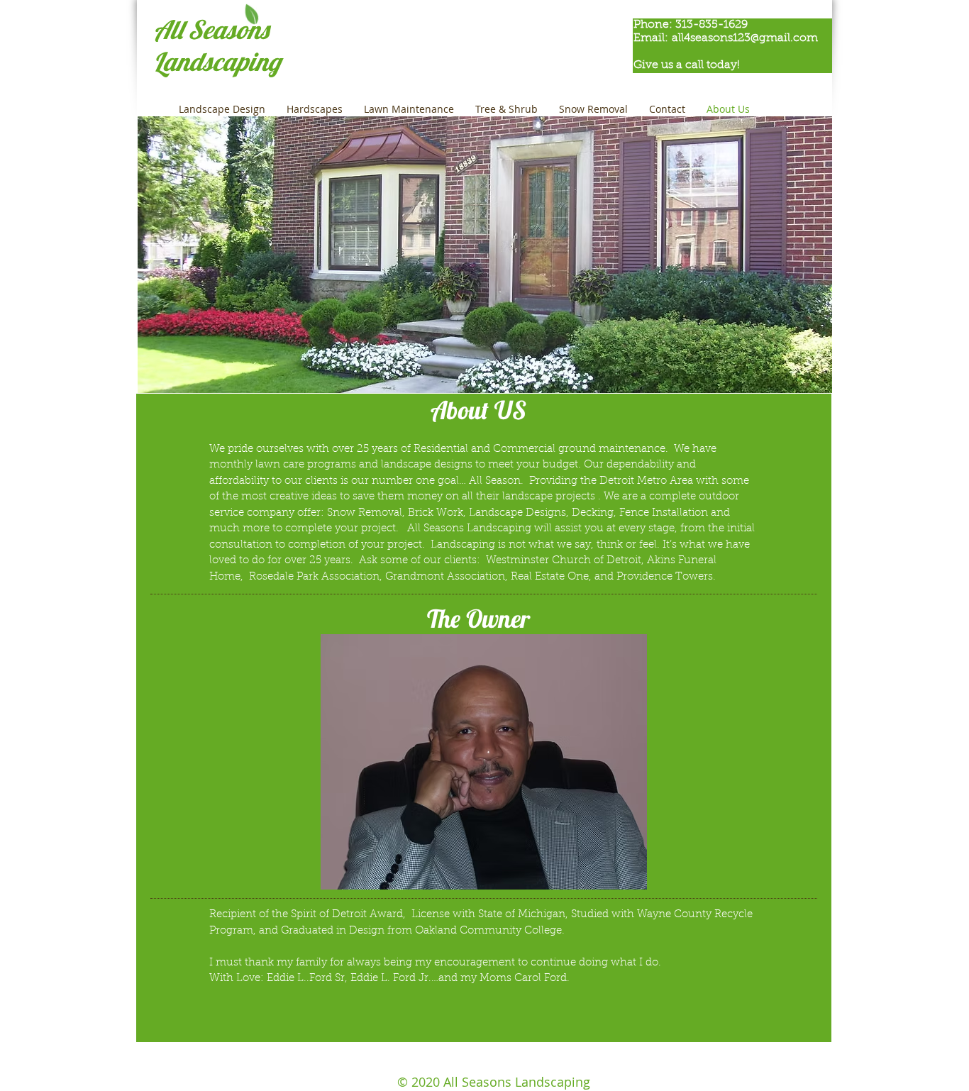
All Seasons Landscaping (216, 45)
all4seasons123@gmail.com (745, 38)
